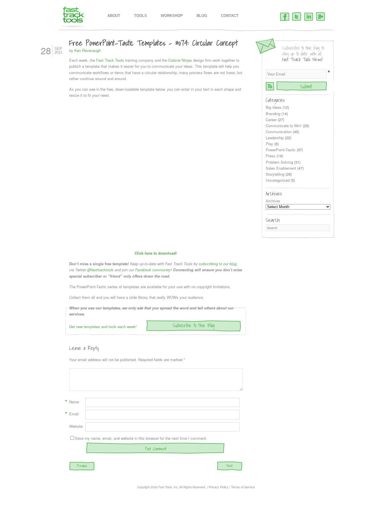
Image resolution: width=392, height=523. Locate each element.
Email (74, 414)
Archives (273, 201)
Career (271, 119)
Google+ (321, 17)
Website (76, 426)
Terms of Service (243, 487)
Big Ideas (274, 107)
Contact (229, 15)
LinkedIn (309, 17)
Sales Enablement (281, 168)
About (113, 15)
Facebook (285, 17)
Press (270, 155)
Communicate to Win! (284, 125)
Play (269, 143)
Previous (82, 465)
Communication (279, 131)
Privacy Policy (218, 487)
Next (229, 465)
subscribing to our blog (217, 263)
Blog (202, 15)
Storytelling (275, 174)
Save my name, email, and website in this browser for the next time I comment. (141, 438)
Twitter (297, 17)
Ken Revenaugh (87, 50)
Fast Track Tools (110, 60)
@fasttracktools (100, 269)
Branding (273, 113)
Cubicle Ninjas (180, 60)
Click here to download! (156, 253)
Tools (140, 15)
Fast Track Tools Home (73, 17)
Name (74, 402)
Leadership (275, 137)
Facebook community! (153, 269)
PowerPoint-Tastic (281, 149)
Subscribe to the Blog (194, 325)
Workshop (172, 15)
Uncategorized (278, 180)
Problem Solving (279, 162)
